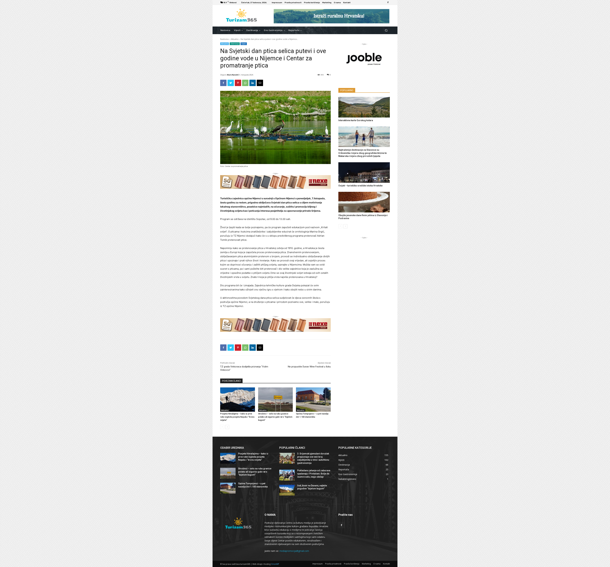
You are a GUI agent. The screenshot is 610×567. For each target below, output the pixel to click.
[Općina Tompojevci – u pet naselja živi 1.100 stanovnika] (313, 399)
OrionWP (275, 564)
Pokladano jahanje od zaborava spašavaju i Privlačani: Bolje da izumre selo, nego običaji (313, 473)
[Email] (260, 83)
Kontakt (386, 563)
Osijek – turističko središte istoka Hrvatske (360, 185)
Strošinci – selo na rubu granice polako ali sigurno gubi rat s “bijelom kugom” (275, 417)
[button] (386, 30)
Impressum (317, 563)
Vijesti (243, 44)
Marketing (366, 563)
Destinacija (235, 44)
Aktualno (235, 39)
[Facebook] (388, 2)
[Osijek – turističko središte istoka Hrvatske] (364, 172)
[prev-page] (222, 427)
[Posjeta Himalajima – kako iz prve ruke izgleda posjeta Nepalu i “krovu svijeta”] (237, 399)
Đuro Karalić (233, 75)
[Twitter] (230, 83)
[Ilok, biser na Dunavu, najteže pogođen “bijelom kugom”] (287, 490)
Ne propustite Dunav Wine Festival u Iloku (309, 366)
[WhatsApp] (245, 83)
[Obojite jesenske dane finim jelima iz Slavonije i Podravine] (364, 202)
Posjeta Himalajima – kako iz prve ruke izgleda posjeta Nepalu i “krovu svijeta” (237, 417)
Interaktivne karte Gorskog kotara (355, 120)
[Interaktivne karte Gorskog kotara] (364, 107)
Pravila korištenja (351, 563)
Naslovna (224, 39)
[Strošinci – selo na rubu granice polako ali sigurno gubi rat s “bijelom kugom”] (275, 399)
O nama (376, 563)
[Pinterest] (238, 83)
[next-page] (227, 427)
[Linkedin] (252, 83)
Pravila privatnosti (333, 563)
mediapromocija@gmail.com (294, 550)
